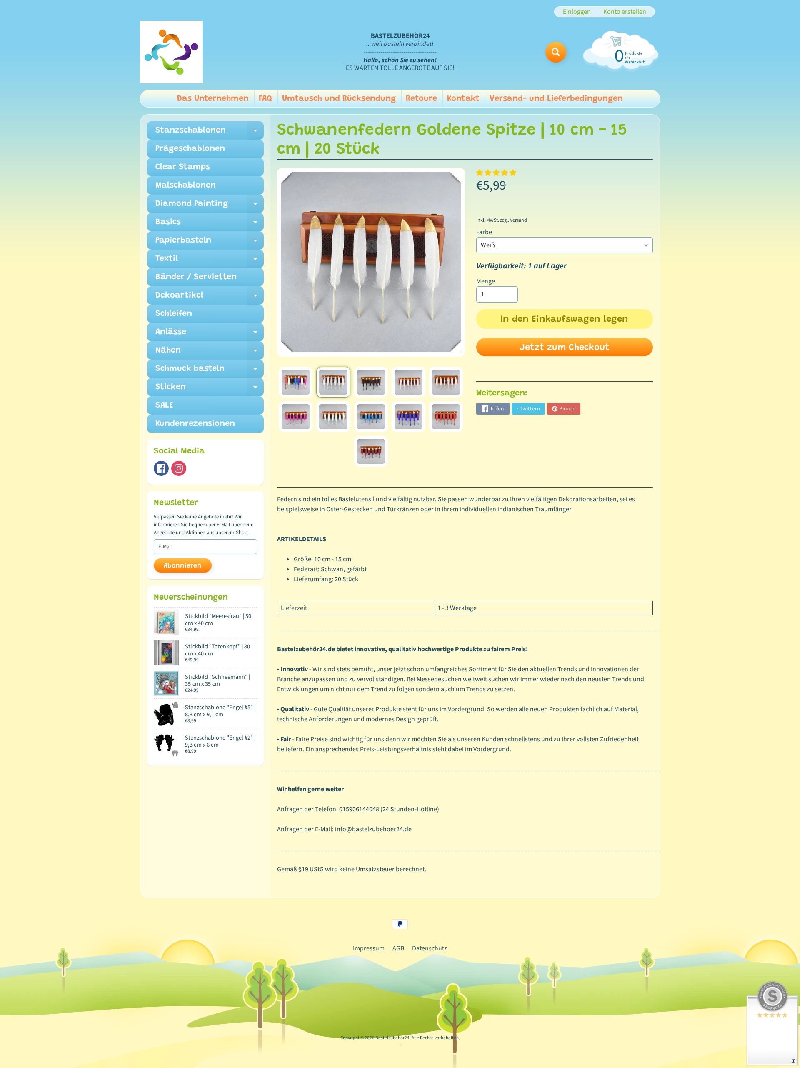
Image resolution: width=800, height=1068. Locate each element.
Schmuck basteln (209, 371)
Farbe (484, 232)
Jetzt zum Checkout (565, 348)
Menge (485, 281)
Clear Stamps (182, 167)
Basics (209, 224)
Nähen (209, 353)
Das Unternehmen (213, 99)
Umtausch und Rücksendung (339, 99)
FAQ (265, 99)
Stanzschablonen (209, 133)
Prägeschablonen (190, 149)
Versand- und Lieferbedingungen (556, 99)
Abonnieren (183, 566)
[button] (497, 173)
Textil (209, 261)
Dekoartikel (209, 298)
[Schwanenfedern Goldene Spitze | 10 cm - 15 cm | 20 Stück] (295, 382)
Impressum (369, 948)
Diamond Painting (209, 206)
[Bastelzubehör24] (171, 52)
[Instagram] (178, 468)
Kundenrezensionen (195, 424)
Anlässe (209, 334)
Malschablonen (185, 185)
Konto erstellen (624, 11)
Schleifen (173, 314)
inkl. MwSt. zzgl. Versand (501, 220)
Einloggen (577, 11)
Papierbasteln (209, 243)
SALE (164, 405)
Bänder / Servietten (196, 277)
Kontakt (463, 99)
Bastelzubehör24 (392, 1038)
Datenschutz (429, 948)
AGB (398, 948)
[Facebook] (161, 468)
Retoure (421, 99)
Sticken (209, 389)
